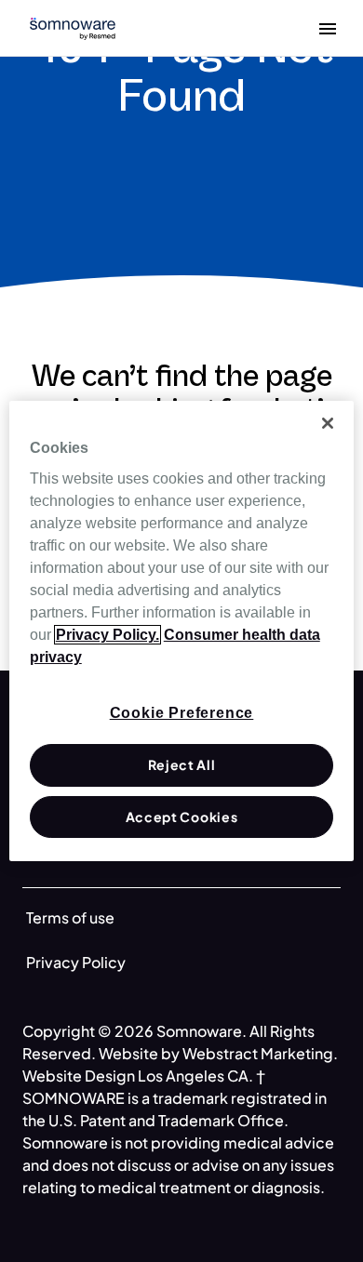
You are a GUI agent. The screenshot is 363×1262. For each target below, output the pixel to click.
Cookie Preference (182, 713)
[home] (73, 26)
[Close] (327, 423)
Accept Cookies (182, 816)
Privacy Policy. (107, 635)
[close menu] (327, 28)
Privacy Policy (76, 962)
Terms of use (70, 917)
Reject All (182, 764)
